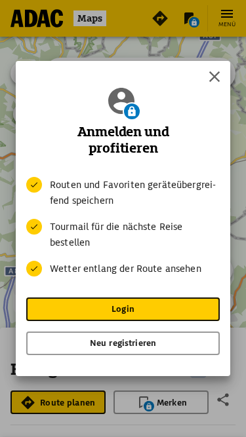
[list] (123, 226)
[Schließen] (214, 76)
